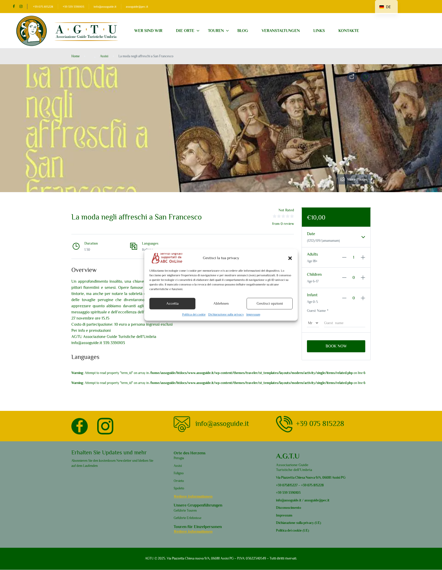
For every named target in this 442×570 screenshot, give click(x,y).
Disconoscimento (288, 508)
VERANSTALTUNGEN (281, 30)
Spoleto (179, 488)
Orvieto (179, 481)
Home (75, 56)
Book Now (336, 346)
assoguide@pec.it (137, 6)
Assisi (104, 56)
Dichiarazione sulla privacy (226, 314)
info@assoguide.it (105, 6)
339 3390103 (291, 493)
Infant (312, 295)
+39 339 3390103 (73, 6)
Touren (216, 30)
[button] (290, 258)
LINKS (319, 30)
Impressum (253, 314)
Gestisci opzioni (270, 303)
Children (314, 274)
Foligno (179, 473)
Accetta (172, 303)
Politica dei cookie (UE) (292, 530)
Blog (242, 30)
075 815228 (315, 485)
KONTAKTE (348, 30)
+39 (278, 485)
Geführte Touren (185, 510)
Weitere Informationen (193, 496)
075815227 (289, 485)
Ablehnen (221, 303)
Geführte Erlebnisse (187, 518)
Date (311, 234)
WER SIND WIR (148, 30)
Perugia (179, 458)
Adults (312, 254)
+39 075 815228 (43, 6)
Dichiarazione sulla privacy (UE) (298, 523)
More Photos (357, 179)
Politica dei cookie (194, 314)
